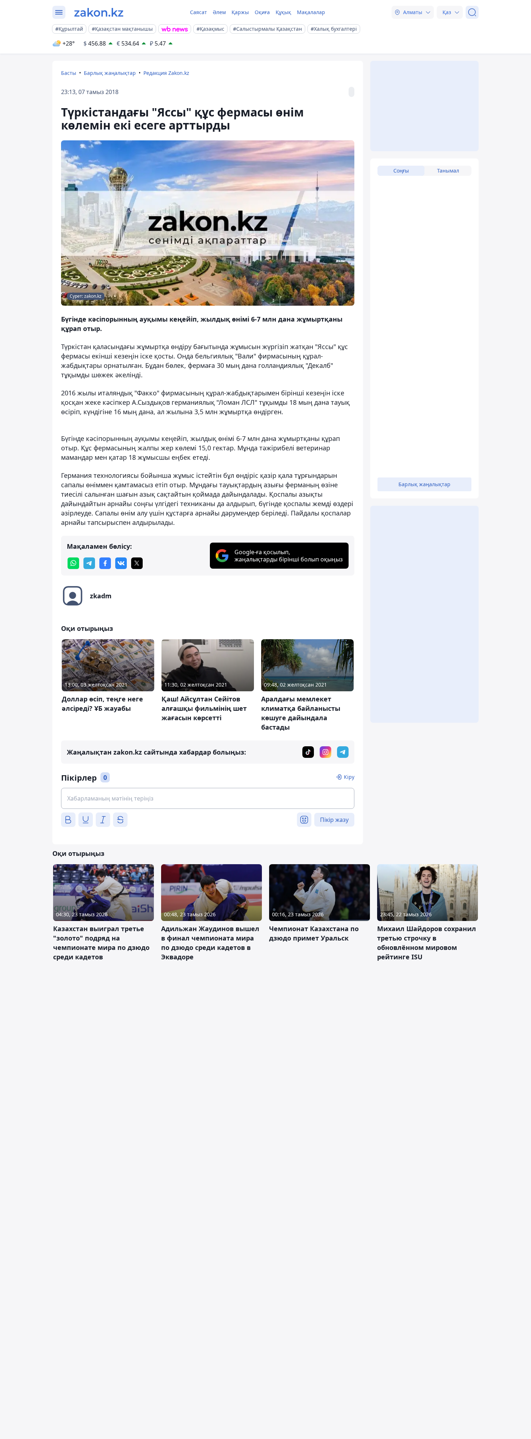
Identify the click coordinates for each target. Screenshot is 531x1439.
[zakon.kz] (99, 12)
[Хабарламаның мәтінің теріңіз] (207, 798)
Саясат (198, 12)
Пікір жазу (334, 820)
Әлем (219, 12)
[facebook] (105, 563)
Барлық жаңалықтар (110, 72)
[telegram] (89, 563)
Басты (68, 72)
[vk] (121, 563)
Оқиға (262, 12)
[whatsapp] (73, 563)
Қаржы (240, 12)
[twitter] (136, 563)
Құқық (283, 12)
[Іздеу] (472, 12)
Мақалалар (311, 12)
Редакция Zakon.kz (166, 72)
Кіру (349, 776)
